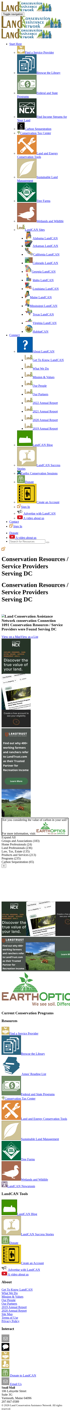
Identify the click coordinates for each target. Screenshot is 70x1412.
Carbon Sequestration (38, 128)
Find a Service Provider (39, 52)
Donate (29, 482)
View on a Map (11, 636)
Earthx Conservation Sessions (39, 473)
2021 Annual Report (45, 411)
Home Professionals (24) (17, 844)
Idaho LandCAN (43, 280)
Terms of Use (10, 1317)
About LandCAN (43, 351)
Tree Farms (43, 201)
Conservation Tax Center (35, 133)
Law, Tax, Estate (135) (16, 851)
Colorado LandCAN (45, 263)
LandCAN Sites (35, 229)
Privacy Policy (10, 1321)
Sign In (25, 507)
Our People (40, 385)
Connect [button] (14, 335)
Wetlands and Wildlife (50, 221)
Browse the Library (48, 72)
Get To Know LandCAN (48, 360)
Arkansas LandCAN (45, 246)
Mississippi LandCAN (43, 306)
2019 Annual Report (45, 428)
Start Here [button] (15, 44)
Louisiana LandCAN (46, 288)
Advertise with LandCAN (39, 513)
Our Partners (40, 394)
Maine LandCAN (41, 297)
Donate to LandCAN (22, 1375)
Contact (14, 521)
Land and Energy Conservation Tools (37, 155)
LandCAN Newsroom (21, 1186)
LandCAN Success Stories (37, 1234)
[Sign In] (3, 549)
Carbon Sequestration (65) (18, 862)
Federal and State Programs (38, 1094)
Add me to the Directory (24, 1358)
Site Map (7, 1314)
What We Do (41, 368)
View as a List (29, 636)
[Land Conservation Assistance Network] (32, 26)
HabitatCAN (40, 331)
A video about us (33, 518)
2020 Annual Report (45, 420)
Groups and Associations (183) (20, 841)
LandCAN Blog (43, 445)
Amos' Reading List (33, 1074)
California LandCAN (46, 254)
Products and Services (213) (19, 855)
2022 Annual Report (45, 403)
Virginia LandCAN (45, 323)
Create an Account (48, 502)
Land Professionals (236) (17, 848)
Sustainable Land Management (40, 1139)
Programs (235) (11, 858)
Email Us (15, 1384)
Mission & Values (43, 377)
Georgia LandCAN (44, 271)
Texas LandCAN (43, 314)
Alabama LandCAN (45, 238)
